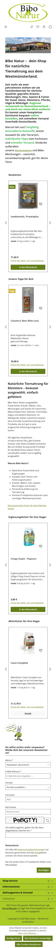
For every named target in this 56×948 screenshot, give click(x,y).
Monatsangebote (23, 150)
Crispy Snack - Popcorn (23, 558)
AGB (36, 852)
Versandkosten (9, 908)
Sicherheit (9, 898)
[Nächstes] (50, 222)
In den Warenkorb (28, 267)
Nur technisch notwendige (38, 938)
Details (28, 713)
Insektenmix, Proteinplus (25, 216)
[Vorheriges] (6, 222)
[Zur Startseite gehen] (28, 12)
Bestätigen (43, 870)
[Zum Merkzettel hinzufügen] (40, 204)
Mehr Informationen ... (28, 933)
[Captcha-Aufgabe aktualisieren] (47, 820)
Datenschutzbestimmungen (31, 849)
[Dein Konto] (44, 26)
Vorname (9, 795)
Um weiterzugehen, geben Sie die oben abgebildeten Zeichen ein (24, 829)
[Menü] (6, 26)
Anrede (9, 782)
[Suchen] (31, 26)
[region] (28, 222)
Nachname (10, 807)
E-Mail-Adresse (13, 771)
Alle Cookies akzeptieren (29, 944)
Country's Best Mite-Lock (25, 320)
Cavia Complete (19, 662)
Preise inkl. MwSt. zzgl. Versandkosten (27, 260)
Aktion (9, 760)
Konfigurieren (13, 938)
